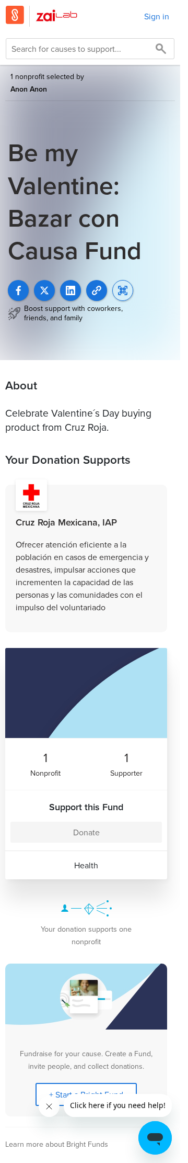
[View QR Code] (122, 290)
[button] (96, 290)
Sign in (156, 16)
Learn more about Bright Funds (56, 1143)
